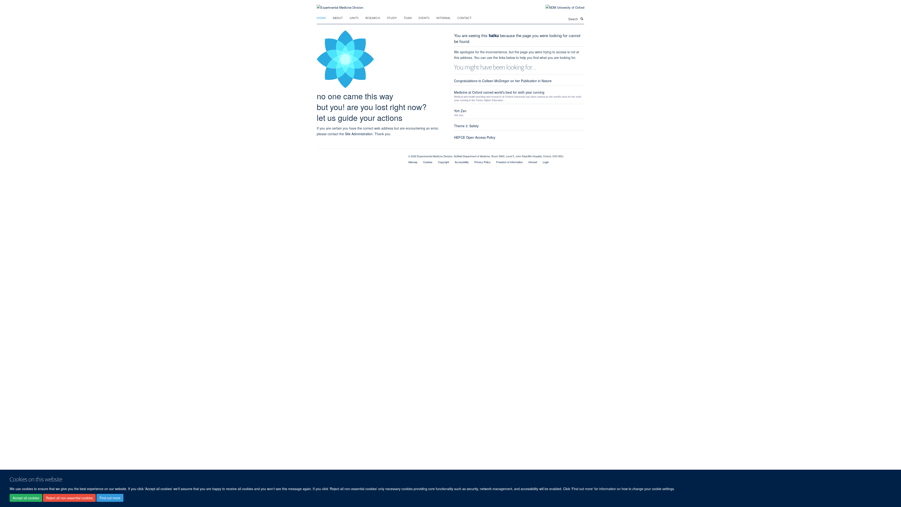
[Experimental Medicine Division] (340, 4)
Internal (443, 17)
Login (546, 162)
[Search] (581, 18)
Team (408, 17)
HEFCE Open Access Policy (474, 137)
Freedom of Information (509, 162)
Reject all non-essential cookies (69, 497)
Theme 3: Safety (466, 125)
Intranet (532, 162)
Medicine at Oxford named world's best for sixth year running (499, 92)
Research (372, 17)
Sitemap (412, 162)
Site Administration (359, 133)
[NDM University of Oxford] (561, 7)
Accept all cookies (26, 497)
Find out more (109, 497)
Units (354, 17)
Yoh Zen (460, 110)
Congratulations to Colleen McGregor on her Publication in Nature (503, 80)
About (338, 17)
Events (424, 17)
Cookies (427, 162)
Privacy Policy (482, 162)
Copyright (443, 162)
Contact (464, 17)
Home (321, 17)
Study (392, 17)
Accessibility (462, 162)
